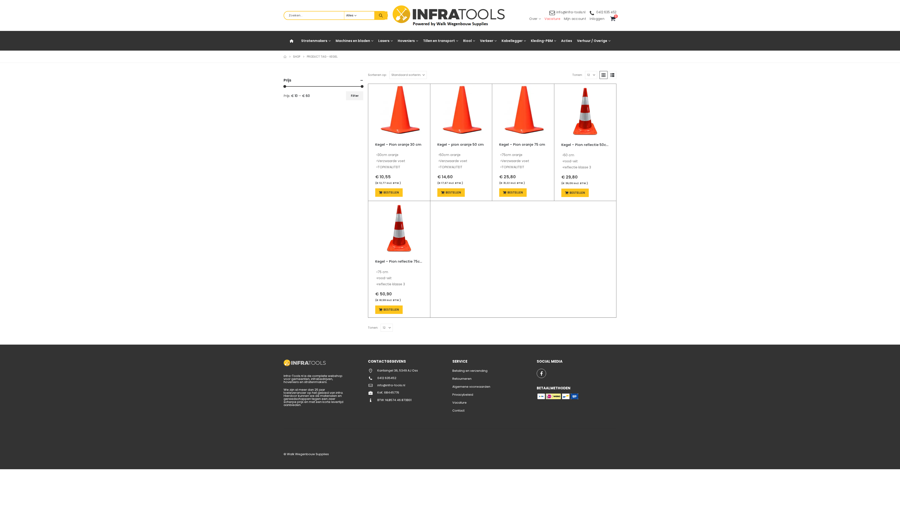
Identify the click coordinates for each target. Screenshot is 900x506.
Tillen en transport (439, 40)
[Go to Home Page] (285, 57)
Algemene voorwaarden (471, 386)
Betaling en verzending (470, 370)
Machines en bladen (353, 40)
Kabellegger (512, 40)
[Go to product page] (399, 111)
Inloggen (597, 18)
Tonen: (577, 75)
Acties (566, 40)
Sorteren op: (377, 75)
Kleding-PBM (542, 40)
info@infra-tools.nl (570, 12)
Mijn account (575, 18)
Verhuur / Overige (592, 40)
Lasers (384, 40)
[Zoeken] (380, 15)
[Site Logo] (450, 15)
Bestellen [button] (391, 192)
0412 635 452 (606, 12)
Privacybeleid (462, 394)
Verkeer (486, 40)
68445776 (391, 392)
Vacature (552, 18)
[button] (604, 75)
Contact (458, 410)
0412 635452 (386, 378)
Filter (355, 96)
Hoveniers (406, 40)
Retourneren (462, 378)
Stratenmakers (314, 40)
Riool (467, 40)
